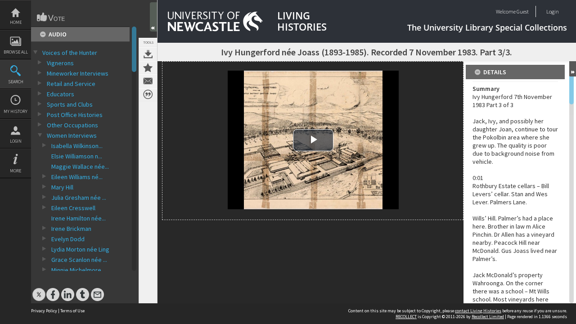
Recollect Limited (488, 317)
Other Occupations (72, 125)
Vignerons (60, 63)
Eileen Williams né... (77, 177)
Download (148, 54)
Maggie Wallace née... (80, 166)
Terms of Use (72, 311)
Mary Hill (62, 187)
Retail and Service (71, 84)
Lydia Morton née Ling (80, 249)
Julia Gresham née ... (78, 198)
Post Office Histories (75, 115)
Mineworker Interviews (77, 73)
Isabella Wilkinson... (77, 146)
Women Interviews (72, 135)
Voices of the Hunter (69, 53)
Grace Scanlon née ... (79, 260)
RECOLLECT (406, 317)
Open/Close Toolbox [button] (153, 17)
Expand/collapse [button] (572, 68)
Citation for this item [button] (148, 94)
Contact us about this (148, 81)
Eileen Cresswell (73, 208)
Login (16, 141)
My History (15, 111)
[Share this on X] (38, 290)
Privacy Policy (44, 311)
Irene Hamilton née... (78, 218)
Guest (523, 11)
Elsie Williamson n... (76, 156)
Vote (51, 17)
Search (15, 82)
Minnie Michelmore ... (79, 270)
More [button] (15, 171)
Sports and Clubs (70, 104)
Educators (60, 94)
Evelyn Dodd (68, 239)
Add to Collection (148, 67)
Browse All (16, 52)
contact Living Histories (478, 311)
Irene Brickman (71, 229)
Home (16, 22)
